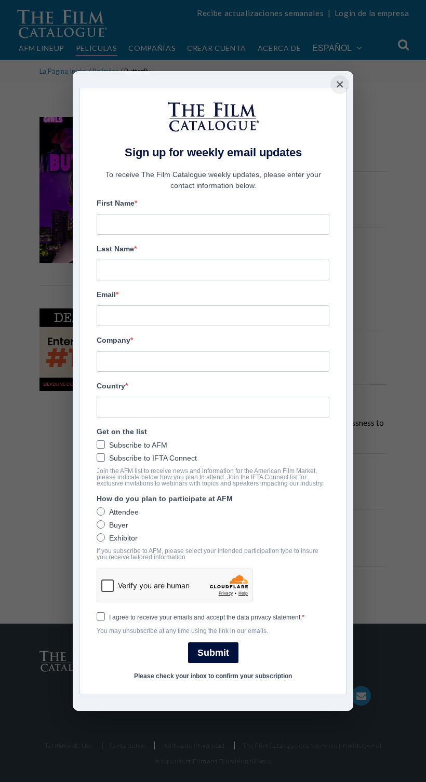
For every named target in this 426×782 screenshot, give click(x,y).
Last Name (115, 248)
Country (111, 385)
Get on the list (122, 431)
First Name (116, 203)
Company (113, 340)
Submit (213, 653)
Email (106, 294)
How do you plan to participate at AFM (165, 498)
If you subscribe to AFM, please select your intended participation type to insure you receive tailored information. (207, 554)
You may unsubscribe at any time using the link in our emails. (182, 631)
